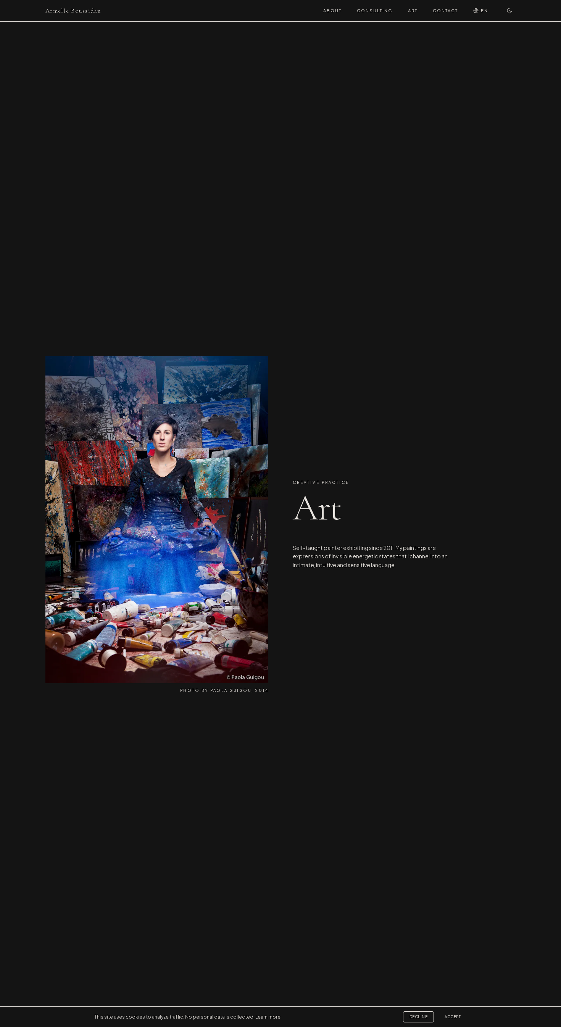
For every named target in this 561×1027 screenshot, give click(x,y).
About (332, 10)
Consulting (375, 10)
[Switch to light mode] (509, 11)
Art (413, 10)
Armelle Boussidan (73, 11)
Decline (418, 1016)
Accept (453, 1016)
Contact (445, 10)
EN (484, 10)
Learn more (267, 1017)
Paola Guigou (230, 690)
